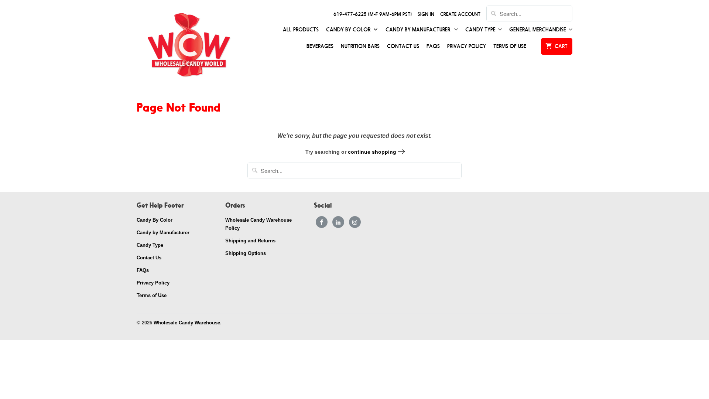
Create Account (460, 14)
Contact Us (403, 46)
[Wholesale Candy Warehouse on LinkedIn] (338, 222)
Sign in (426, 14)
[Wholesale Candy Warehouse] (188, 45)
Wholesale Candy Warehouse (187, 322)
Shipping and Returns (250, 240)
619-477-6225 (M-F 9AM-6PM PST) (372, 14)
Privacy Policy (466, 46)
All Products (301, 30)
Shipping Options (245, 253)
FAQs (433, 46)
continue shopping (373, 152)
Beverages (319, 46)
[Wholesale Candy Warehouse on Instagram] (355, 222)
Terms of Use (509, 46)
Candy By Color (349, 30)
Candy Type (480, 30)
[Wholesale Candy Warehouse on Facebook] (322, 222)
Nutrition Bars (360, 46)
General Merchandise (537, 30)
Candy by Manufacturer (419, 30)
